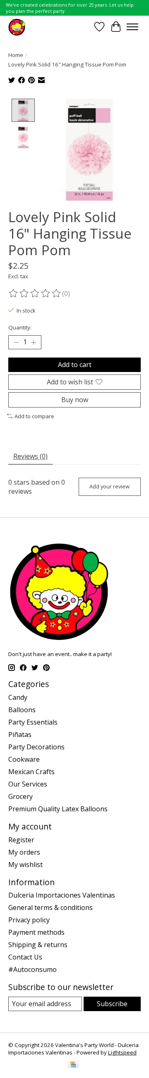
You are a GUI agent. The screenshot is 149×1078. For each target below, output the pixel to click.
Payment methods (36, 932)
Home (15, 55)
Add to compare (34, 416)
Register (21, 839)
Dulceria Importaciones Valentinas (61, 895)
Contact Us (25, 957)
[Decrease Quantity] (16, 342)
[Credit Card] (73, 1065)
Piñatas (19, 734)
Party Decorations (36, 746)
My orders (24, 852)
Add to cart (74, 364)
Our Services (27, 784)
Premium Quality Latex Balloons (58, 808)
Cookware (24, 759)
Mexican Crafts (31, 771)
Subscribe (112, 1003)
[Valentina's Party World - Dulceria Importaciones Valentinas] (16, 26)
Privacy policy (29, 919)
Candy (17, 697)
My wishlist (25, 864)
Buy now (74, 399)
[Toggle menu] (132, 27)
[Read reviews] (35, 294)
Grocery (20, 796)
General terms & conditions (50, 907)
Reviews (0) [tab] (30, 456)
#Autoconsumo (32, 969)
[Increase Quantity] (33, 342)
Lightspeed (122, 1052)
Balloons (22, 709)
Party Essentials (33, 722)
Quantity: (19, 327)
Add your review (109, 486)
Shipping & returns (37, 944)
